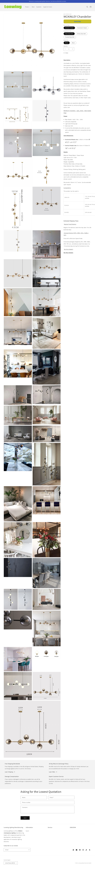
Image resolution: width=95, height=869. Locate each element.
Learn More (52, 772)
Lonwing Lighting (81, 863)
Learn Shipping (9, 772)
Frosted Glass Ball (69, 37)
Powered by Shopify (87, 863)
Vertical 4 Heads (69, 28)
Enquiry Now (77, 21)
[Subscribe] (28, 850)
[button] (27, 6)
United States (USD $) (10, 863)
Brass (66, 43)
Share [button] (66, 53)
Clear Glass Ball (69, 33)
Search (27, 831)
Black (73, 43)
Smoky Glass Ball (81, 33)
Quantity (65, 46)
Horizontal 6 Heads (82, 28)
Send (25, 818)
